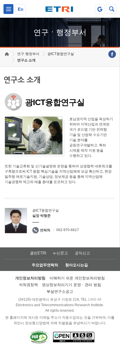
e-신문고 (60, 253)
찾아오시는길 (76, 265)
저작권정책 (28, 285)
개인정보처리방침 (30, 278)
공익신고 (82, 253)
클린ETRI (38, 253)
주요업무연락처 (45, 265)
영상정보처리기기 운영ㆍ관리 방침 (71, 285)
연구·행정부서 (28, 54)
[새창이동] (100, 9)
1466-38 (94, 299)
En (20, 9)
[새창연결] (112, 54)
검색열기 (112, 9)
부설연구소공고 (60, 291)
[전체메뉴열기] (8, 9)
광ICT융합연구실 (60, 54)
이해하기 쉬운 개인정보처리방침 (77, 278)
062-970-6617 (67, 230)
